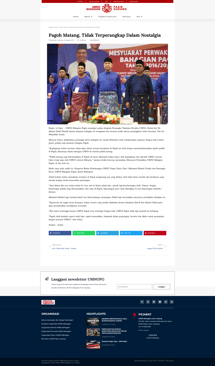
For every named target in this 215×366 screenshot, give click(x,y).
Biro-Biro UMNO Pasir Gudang (53, 339)
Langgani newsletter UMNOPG (77, 279)
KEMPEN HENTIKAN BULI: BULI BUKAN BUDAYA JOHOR (114, 320)
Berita (87, 17)
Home (75, 17)
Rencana (126, 17)
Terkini (61, 27)
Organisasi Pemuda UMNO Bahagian (56, 331)
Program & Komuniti (107, 17)
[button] (60, 233)
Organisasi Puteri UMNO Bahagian (55, 335)
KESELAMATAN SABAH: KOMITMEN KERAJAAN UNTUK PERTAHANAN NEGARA (114, 331)
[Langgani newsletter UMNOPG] (46, 279)
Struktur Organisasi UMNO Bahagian (56, 324)
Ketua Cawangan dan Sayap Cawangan (57, 320)
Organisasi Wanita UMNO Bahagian (55, 328)
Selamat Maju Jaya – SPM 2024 (114, 341)
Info (138, 17)
